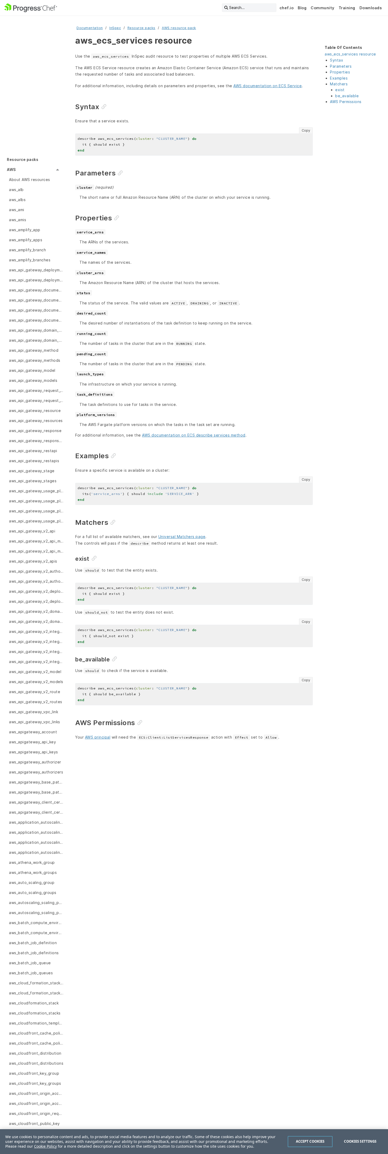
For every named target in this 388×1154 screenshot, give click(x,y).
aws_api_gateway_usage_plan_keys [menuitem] (36, 511)
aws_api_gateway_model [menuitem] (32, 370)
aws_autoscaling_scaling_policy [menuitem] (36, 912)
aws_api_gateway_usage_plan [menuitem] (36, 491)
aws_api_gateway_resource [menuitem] (35, 410)
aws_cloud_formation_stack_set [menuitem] (36, 983)
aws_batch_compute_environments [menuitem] (36, 932)
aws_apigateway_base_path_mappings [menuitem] (36, 792)
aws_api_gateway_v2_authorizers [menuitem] (36, 581)
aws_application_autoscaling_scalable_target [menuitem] (36, 822)
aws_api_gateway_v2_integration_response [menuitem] (36, 641)
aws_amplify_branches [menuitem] (29, 260)
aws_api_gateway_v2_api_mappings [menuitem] (36, 551)
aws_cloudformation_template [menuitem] (36, 1023)
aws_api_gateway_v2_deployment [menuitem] (36, 591)
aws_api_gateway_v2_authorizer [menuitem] (36, 571)
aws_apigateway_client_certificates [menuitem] (36, 812)
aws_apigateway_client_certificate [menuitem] (36, 802)
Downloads (370, 8)
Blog (302, 8)
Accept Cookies (310, 1141)
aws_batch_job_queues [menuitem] (31, 973)
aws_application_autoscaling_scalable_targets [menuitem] (36, 832)
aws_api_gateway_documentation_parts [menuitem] (36, 300)
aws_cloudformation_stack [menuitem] (34, 1003)
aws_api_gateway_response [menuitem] (35, 430)
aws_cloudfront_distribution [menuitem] (35, 1053)
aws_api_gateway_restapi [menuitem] (33, 450)
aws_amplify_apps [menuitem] (25, 240)
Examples (339, 78)
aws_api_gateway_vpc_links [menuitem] (34, 722)
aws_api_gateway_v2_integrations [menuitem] (36, 661)
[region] (194, 1141)
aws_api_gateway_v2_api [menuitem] (32, 531)
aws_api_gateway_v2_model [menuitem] (35, 671)
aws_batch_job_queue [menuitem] (30, 963)
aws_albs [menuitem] (17, 199)
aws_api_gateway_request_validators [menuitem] (36, 400)
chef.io (287, 8)
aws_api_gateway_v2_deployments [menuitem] (36, 601)
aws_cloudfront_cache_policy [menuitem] (36, 1043)
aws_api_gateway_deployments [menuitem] (36, 280)
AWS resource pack (179, 28)
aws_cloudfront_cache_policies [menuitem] (36, 1033)
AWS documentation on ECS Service (267, 86)
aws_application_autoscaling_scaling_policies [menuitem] (36, 842)
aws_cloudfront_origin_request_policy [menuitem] (36, 1113)
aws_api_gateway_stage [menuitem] (32, 471)
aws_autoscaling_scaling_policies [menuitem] (36, 902)
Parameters (341, 66)
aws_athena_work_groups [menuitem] (33, 872)
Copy (306, 130)
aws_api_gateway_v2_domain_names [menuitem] (36, 621)
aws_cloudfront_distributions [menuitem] (36, 1063)
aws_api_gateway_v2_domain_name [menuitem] (36, 611)
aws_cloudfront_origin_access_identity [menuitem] (36, 1103)
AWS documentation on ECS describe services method (193, 435)
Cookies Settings (360, 1141)
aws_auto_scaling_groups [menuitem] (32, 892)
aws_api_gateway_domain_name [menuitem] (36, 330)
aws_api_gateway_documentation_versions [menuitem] (36, 320)
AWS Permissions (346, 101)
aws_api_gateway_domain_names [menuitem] (36, 340)
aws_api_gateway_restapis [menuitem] (34, 460)
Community (322, 8)
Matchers (339, 84)
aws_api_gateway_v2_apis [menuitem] (33, 561)
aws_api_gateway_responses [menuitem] (36, 440)
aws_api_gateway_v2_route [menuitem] (34, 691)
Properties (340, 72)
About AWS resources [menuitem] (29, 179)
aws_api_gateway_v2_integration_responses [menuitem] (36, 651)
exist (340, 89)
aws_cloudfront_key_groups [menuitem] (35, 1083)
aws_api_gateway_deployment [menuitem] (36, 270)
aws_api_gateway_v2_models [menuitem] (36, 681)
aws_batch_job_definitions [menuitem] (34, 953)
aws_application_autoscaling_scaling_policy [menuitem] (36, 852)
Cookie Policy (45, 1146)
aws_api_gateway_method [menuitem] (33, 350)
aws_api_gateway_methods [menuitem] (34, 360)
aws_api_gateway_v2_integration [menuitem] (36, 631)
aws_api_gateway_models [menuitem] (33, 380)
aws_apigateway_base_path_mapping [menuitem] (36, 782)
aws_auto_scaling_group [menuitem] (31, 882)
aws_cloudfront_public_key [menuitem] (34, 1123)
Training (347, 8)
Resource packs (141, 28)
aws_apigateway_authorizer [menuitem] (35, 762)
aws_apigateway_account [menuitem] (33, 732)
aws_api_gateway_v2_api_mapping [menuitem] (36, 541)
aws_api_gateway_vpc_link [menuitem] (33, 712)
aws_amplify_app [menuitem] (24, 230)
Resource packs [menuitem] (22, 159)
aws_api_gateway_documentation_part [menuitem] (36, 290)
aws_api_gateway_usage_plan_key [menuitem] (36, 501)
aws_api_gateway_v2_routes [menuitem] (35, 701)
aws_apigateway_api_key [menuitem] (32, 742)
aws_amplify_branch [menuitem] (27, 250)
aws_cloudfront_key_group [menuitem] (34, 1073)
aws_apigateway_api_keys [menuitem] (33, 752)
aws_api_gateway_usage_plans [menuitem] (36, 521)
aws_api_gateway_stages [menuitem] (32, 481)
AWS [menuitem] (11, 169)
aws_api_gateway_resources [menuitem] (36, 420)
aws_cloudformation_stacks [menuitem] (35, 1013)
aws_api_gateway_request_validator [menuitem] (36, 390)
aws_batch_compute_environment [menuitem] (36, 922)
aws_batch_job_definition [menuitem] (33, 942)
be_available (347, 96)
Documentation (90, 28)
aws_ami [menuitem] (16, 209)
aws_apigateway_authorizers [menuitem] (36, 772)
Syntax (336, 60)
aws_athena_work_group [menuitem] (32, 862)
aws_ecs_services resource (350, 54)
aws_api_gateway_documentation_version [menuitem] (36, 310)
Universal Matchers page (182, 536)
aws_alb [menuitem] (16, 189)
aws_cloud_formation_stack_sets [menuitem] (36, 993)
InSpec (115, 28)
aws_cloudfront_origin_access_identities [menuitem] (36, 1093)
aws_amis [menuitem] (17, 219)
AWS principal (98, 737)
